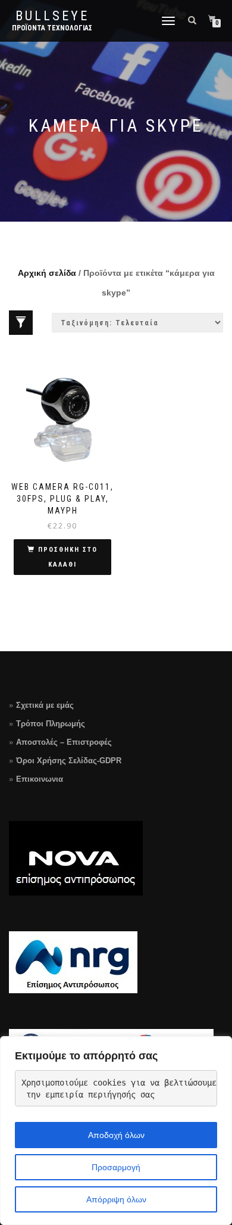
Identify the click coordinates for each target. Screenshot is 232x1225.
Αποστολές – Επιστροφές (64, 742)
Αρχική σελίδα (47, 273)
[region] (116, 1130)
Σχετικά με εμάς (45, 705)
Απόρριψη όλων (116, 1199)
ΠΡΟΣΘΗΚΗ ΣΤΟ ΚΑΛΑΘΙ (68, 557)
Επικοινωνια (39, 779)
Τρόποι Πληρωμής (50, 723)
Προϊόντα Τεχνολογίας (52, 28)
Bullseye (52, 16)
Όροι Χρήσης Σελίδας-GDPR (68, 760)
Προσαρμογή (116, 1167)
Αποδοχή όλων (116, 1135)
